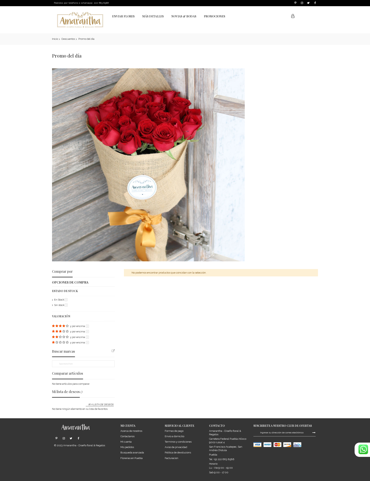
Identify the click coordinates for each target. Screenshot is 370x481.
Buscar (282, 16)
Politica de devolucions (178, 452)
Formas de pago (174, 430)
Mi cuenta (126, 441)
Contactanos (127, 436)
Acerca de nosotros (131, 430)
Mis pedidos (127, 447)
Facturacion (171, 458)
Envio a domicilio (174, 436)
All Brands (113, 350)
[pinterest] (56, 438)
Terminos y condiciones (178, 441)
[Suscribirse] (314, 432)
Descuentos (68, 38)
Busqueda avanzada (132, 452)
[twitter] (71, 438)
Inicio (55, 38)
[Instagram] (63, 438)
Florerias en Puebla (131, 458)
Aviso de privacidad (176, 447)
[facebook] (78, 438)
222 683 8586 (101, 3)
